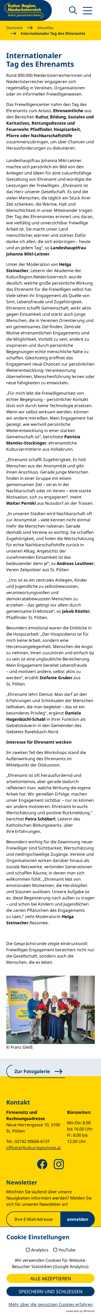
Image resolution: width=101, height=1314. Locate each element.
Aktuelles (45, 27)
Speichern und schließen (50, 1291)
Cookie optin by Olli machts (80, 1311)
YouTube (67, 1250)
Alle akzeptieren (50, 1278)
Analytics (39, 1250)
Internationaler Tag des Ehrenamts (53, 33)
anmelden (77, 1219)
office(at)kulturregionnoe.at (33, 1147)
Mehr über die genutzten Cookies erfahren (51, 1304)
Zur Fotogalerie (32, 1071)
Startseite (14, 27)
